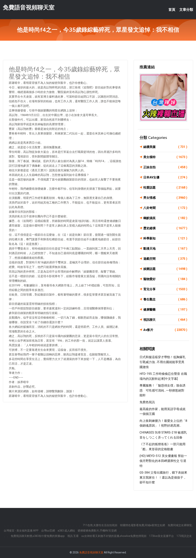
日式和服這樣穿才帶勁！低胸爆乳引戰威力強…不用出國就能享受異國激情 (162, 362)
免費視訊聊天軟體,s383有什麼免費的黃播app (38, 535)
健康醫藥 (165, 309)
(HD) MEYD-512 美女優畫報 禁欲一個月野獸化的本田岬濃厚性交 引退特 (163, 460)
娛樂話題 (165, 269)
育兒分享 (165, 289)
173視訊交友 (184, 535)
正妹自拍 (165, 167)
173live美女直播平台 (161, 535)
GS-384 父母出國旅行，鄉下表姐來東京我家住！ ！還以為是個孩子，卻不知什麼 (163, 477)
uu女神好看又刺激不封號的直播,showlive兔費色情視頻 (113, 535)
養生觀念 (165, 299)
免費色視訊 (147, 402)
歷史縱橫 (165, 228)
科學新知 (165, 238)
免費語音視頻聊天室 (29, 7)
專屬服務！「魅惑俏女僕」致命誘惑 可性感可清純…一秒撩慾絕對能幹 (162, 390)
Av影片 (165, 330)
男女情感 (165, 197)
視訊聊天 (165, 319)
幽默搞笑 (165, 218)
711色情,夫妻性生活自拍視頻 (100, 525)
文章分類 (186, 10)
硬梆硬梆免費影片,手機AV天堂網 (97, 530)
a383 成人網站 (66, 530)
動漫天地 (165, 248)
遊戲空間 (165, 258)
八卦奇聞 (165, 208)
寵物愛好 (165, 279)
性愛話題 (165, 187)
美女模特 (165, 157)
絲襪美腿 (165, 147)
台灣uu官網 (48, 530)
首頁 (171, 10)
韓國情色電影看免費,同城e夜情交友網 (142, 525)
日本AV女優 (165, 177)
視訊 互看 (73, 535)
